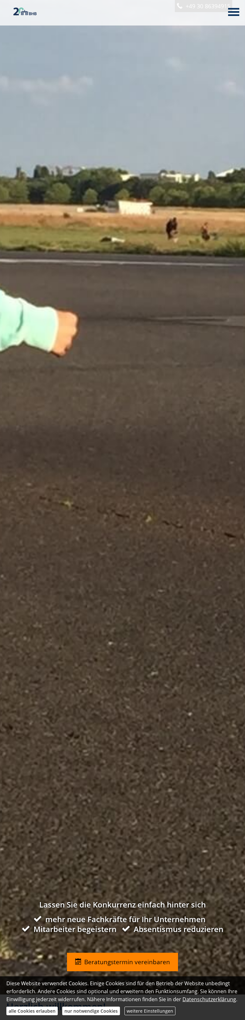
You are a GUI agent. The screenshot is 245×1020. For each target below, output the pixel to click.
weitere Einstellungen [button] (150, 1011)
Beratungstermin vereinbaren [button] (127, 962)
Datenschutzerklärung (209, 999)
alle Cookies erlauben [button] (32, 1011)
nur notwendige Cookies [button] (91, 1011)
